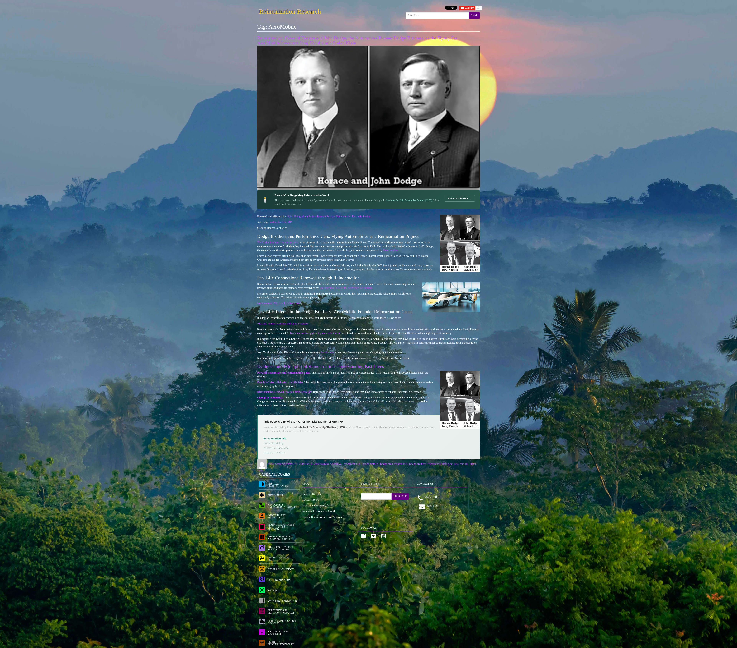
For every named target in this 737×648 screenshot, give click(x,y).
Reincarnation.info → (460, 198)
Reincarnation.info (274, 438)
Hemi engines (390, 250)
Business (324, 463)
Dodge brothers (370, 463)
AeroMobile (327, 352)
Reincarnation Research (290, 10)
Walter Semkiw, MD (281, 222)
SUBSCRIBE (400, 496)
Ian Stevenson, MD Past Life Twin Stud (279, 303)
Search (474, 15)
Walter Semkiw (275, 463)
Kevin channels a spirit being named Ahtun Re (315, 333)
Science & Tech (338, 463)
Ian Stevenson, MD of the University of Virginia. (346, 288)
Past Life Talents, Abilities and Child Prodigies (282, 323)
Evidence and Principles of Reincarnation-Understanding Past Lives (320, 366)
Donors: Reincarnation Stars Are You (322, 517)
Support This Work (274, 452)
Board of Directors (312, 494)
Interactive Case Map (276, 447)
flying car (447, 463)
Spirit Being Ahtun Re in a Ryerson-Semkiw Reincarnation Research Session (328, 216)
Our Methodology (273, 443)
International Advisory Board (317, 505)
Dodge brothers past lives (393, 463)
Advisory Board (310, 499)
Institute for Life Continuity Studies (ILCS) (409, 200)
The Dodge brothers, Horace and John (277, 242)
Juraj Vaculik (461, 463)
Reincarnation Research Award (318, 511)
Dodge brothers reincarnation (425, 463)
